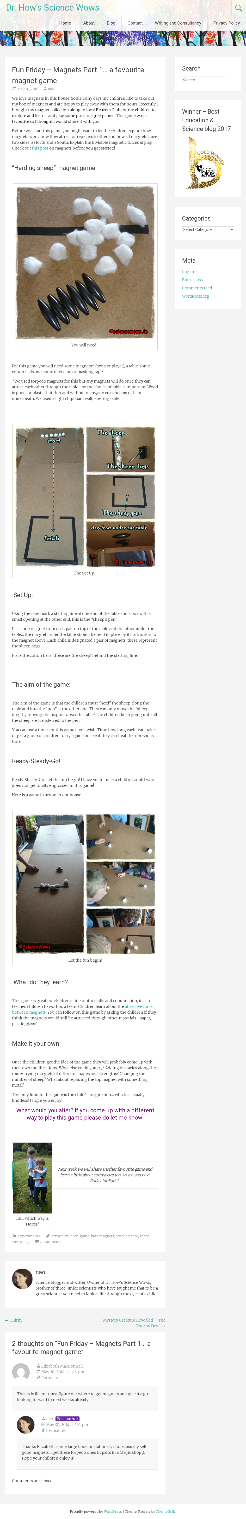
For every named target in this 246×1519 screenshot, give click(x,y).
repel (120, 1236)
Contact (135, 23)
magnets (106, 1236)
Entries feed (193, 279)
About (89, 23)
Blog (111, 23)
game (84, 1236)
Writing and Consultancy (178, 23)
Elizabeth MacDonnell (62, 1366)
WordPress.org (195, 296)
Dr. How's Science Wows (52, 8)
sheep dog (20, 1242)
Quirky (13, 1320)
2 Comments (50, 1242)
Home (65, 23)
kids (94, 1236)
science (132, 1236)
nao (51, 89)
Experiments (29, 1236)
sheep (144, 1236)
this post (40, 148)
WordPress (113, 1511)
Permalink (51, 1377)
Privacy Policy (227, 23)
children (71, 1236)
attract (57, 1236)
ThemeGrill (165, 1511)
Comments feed (197, 288)
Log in (188, 271)
